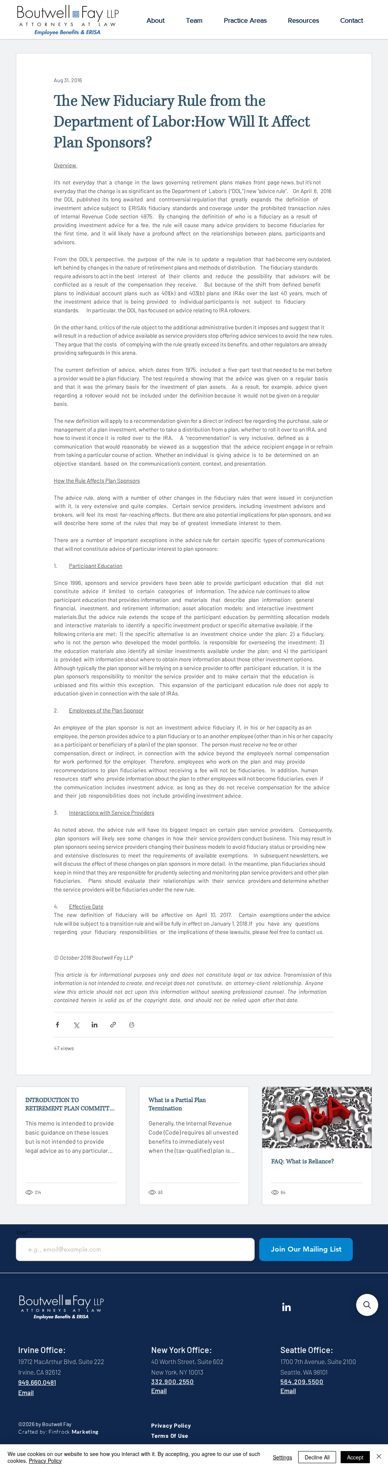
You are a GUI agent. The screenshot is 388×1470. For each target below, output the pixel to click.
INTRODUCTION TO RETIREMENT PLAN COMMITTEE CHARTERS (70, 1104)
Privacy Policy (45, 1460)
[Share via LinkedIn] (94, 1024)
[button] (155, 20)
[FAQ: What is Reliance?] (317, 1117)
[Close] (378, 1457)
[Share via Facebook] (57, 1024)
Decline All (317, 1457)
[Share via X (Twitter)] (76, 1024)
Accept (355, 1457)
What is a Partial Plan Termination (177, 1104)
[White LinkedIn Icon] (286, 1307)
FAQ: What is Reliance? (302, 1161)
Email (22, 1232)
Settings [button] (282, 1457)
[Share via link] (113, 1024)
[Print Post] (131, 1024)
